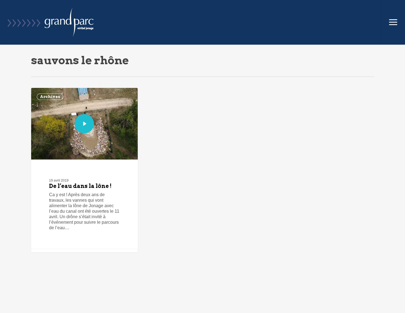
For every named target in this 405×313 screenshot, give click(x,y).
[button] (393, 22)
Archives (50, 97)
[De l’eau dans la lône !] (84, 170)
